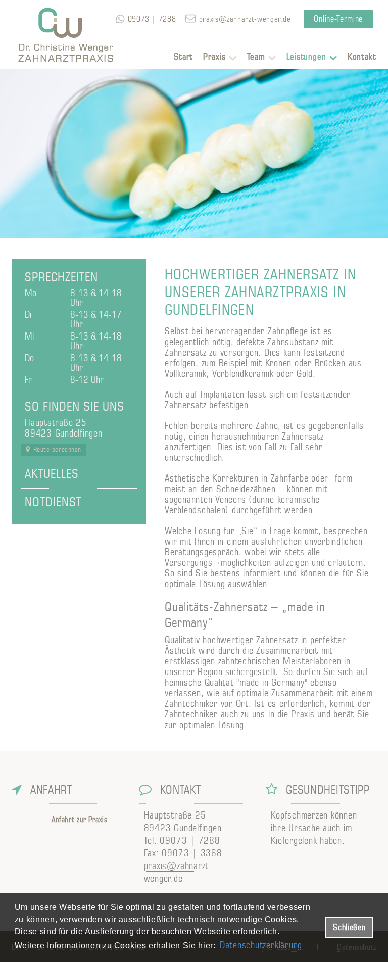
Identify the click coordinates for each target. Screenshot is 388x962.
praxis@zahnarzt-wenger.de (245, 19)
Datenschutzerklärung (261, 945)
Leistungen (306, 57)
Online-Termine (338, 19)
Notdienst (53, 502)
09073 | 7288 (190, 841)
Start (183, 57)
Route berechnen (57, 449)
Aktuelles (52, 474)
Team (256, 57)
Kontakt (362, 57)
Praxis (214, 57)
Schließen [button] (349, 927)
